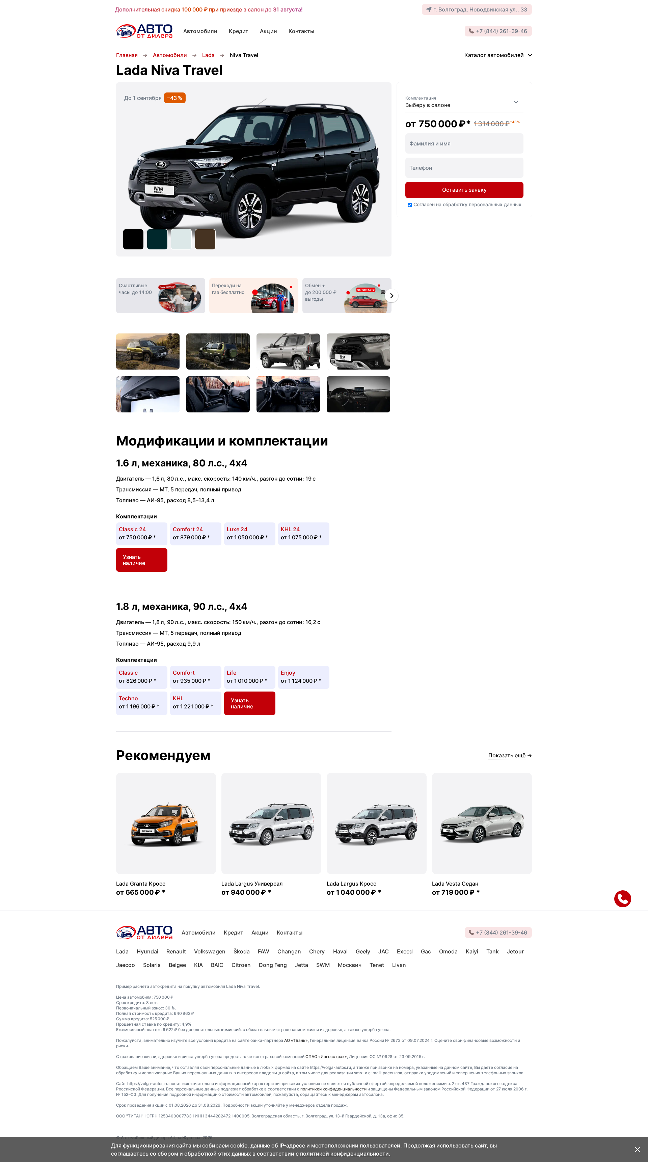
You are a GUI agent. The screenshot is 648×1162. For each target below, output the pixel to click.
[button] (391, 295)
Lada (208, 55)
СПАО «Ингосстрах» (326, 1056)
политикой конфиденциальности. (345, 1153)
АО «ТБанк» (296, 1040)
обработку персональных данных (482, 204)
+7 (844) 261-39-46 (501, 31)
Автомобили (170, 55)
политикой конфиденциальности (333, 1088)
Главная (127, 55)
